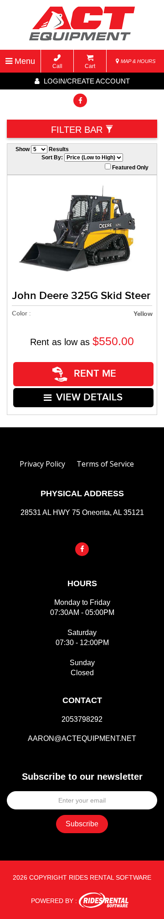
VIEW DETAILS (89, 397)
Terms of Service (105, 464)
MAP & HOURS (137, 61)
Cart (90, 66)
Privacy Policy (42, 464)
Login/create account (86, 81)
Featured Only (130, 167)
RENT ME (93, 374)
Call (57, 66)
